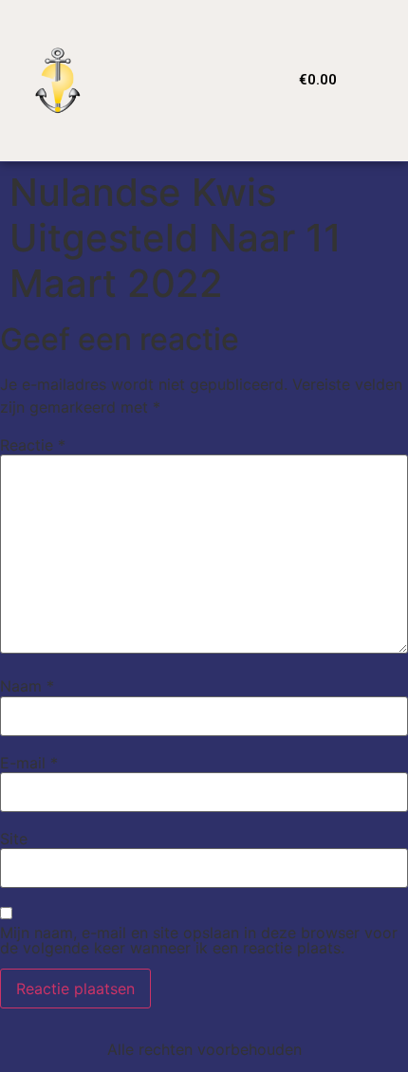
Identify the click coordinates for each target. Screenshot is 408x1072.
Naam (27, 685)
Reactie (32, 445)
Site (14, 838)
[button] (211, 80)
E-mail (29, 762)
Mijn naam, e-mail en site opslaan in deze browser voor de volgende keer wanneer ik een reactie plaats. (199, 940)
